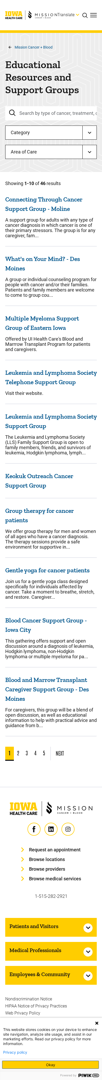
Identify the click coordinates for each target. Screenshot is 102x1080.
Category (20, 132)
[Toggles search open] (86, 15)
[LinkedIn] (51, 829)
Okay (50, 1065)
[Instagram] (68, 829)
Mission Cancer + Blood (34, 47)
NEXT (60, 753)
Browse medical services (55, 878)
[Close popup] (97, 1023)
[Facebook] (34, 829)
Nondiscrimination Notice (28, 998)
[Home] (31, 15)
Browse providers (47, 869)
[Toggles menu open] (93, 15)
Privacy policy (15, 1052)
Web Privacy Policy (22, 1013)
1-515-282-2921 (51, 896)
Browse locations (47, 859)
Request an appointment (55, 849)
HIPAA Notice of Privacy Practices (36, 1006)
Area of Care (24, 152)
